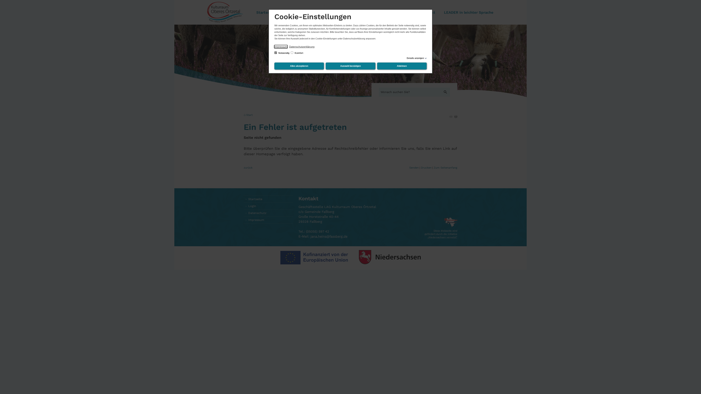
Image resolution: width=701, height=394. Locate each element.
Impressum (280, 46)
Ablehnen (402, 66)
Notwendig (284, 53)
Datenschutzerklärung (302, 46)
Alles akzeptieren (299, 66)
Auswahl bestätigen (350, 66)
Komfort (298, 53)
